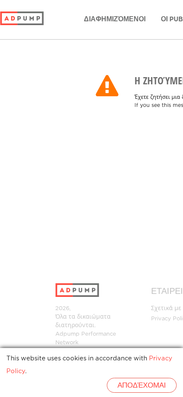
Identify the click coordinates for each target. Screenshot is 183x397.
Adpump (67, 334)
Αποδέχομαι (141, 386)
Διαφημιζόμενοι (115, 19)
